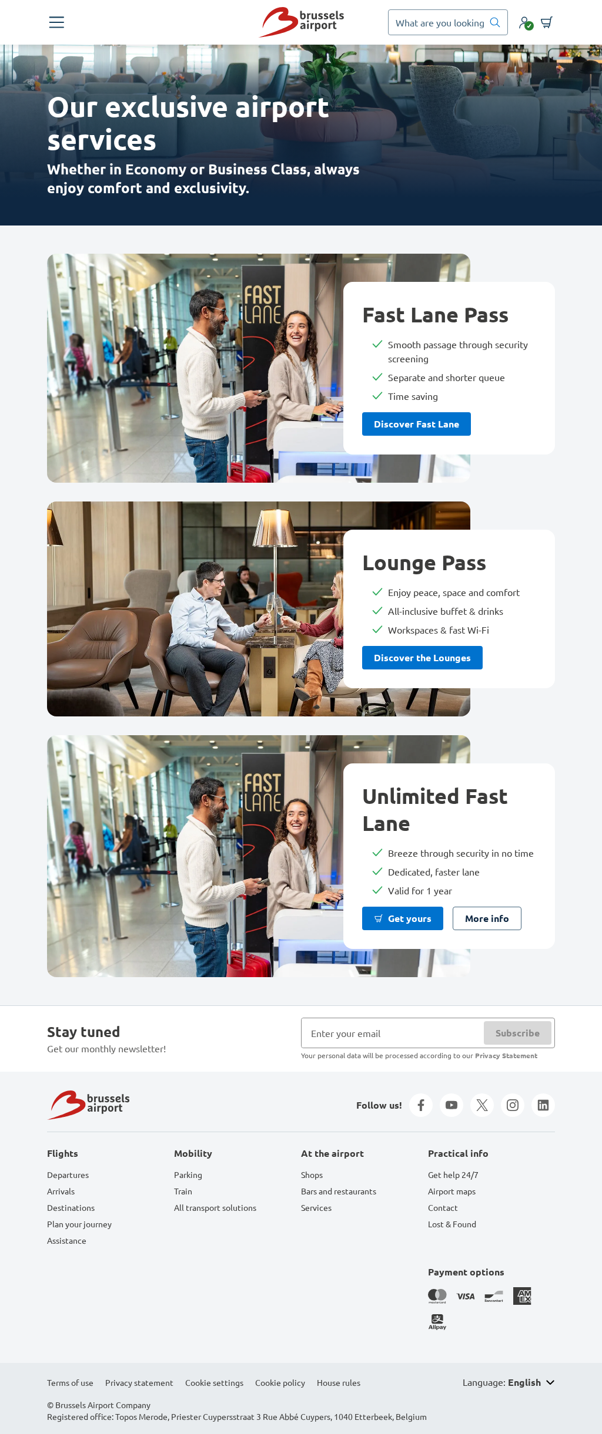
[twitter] (482, 1105)
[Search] (495, 22)
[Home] (301, 22)
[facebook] (421, 1105)
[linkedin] (543, 1105)
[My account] (524, 22)
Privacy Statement (506, 1055)
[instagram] (512, 1105)
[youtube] (451, 1105)
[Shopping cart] (547, 22)
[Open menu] (56, 22)
